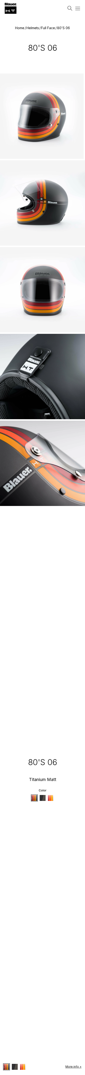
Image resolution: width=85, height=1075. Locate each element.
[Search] (70, 8)
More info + (73, 1066)
